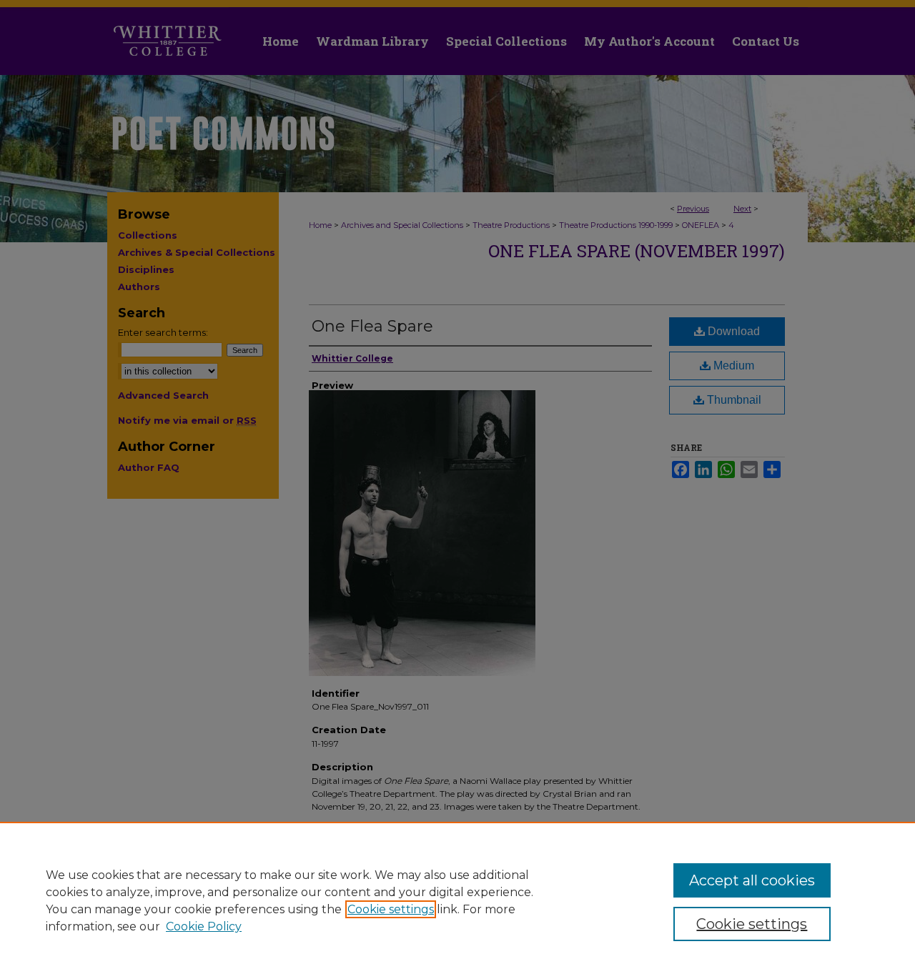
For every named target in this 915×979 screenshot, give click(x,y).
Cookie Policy (204, 926)
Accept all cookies (752, 880)
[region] (457, 900)
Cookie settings (390, 909)
